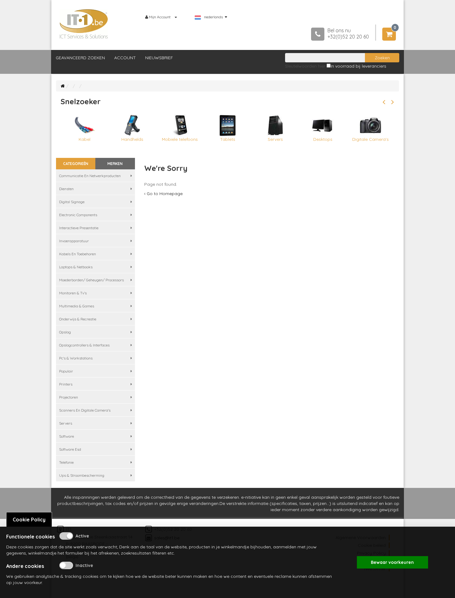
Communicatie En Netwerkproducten (90, 175)
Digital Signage (71, 201)
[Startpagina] (63, 86)
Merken (115, 163)
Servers (65, 423)
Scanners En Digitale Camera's (84, 410)
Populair (66, 371)
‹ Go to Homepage (163, 193)
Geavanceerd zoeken (80, 57)
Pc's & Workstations (76, 358)
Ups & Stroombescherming (81, 475)
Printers (65, 384)
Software (66, 436)
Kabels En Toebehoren (77, 254)
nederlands (213, 17)
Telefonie (66, 462)
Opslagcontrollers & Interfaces (84, 345)
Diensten (66, 188)
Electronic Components (78, 214)
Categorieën (75, 163)
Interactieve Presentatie (78, 227)
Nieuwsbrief (159, 57)
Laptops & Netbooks (76, 267)
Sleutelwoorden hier (305, 66)
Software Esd (70, 449)
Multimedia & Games (76, 306)
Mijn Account (159, 17)
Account (125, 57)
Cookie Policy (29, 519)
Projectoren (68, 397)
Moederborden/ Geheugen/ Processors (91, 280)
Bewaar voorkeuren (392, 562)
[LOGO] (84, 23)
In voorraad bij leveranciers (358, 66)
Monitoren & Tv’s (73, 293)
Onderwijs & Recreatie (77, 319)
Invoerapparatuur (74, 241)
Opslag (65, 332)
